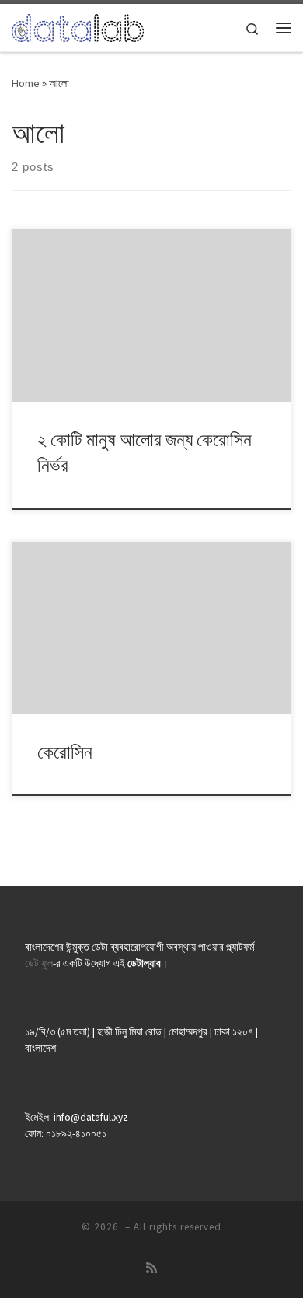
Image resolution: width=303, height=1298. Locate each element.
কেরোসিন (64, 752)
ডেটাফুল (39, 963)
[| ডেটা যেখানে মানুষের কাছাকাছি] (78, 26)
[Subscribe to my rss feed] (151, 1268)
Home (26, 83)
